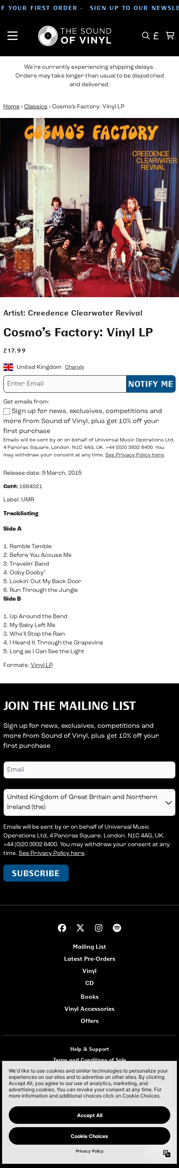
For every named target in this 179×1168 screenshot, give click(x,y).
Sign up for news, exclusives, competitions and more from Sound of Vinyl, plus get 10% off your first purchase (82, 421)
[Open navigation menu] (12, 36)
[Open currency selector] (156, 35)
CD (89, 982)
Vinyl (89, 970)
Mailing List (89, 946)
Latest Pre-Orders (89, 958)
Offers (90, 1020)
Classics (35, 107)
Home (11, 107)
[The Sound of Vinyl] (75, 36)
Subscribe (36, 873)
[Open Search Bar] (145, 35)
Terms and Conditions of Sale (89, 1060)
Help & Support (89, 1049)
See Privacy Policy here (134, 455)
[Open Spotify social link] (117, 928)
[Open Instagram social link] (99, 928)
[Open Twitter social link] (80, 928)
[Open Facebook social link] (62, 928)
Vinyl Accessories (89, 1008)
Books (90, 996)
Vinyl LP (42, 665)
